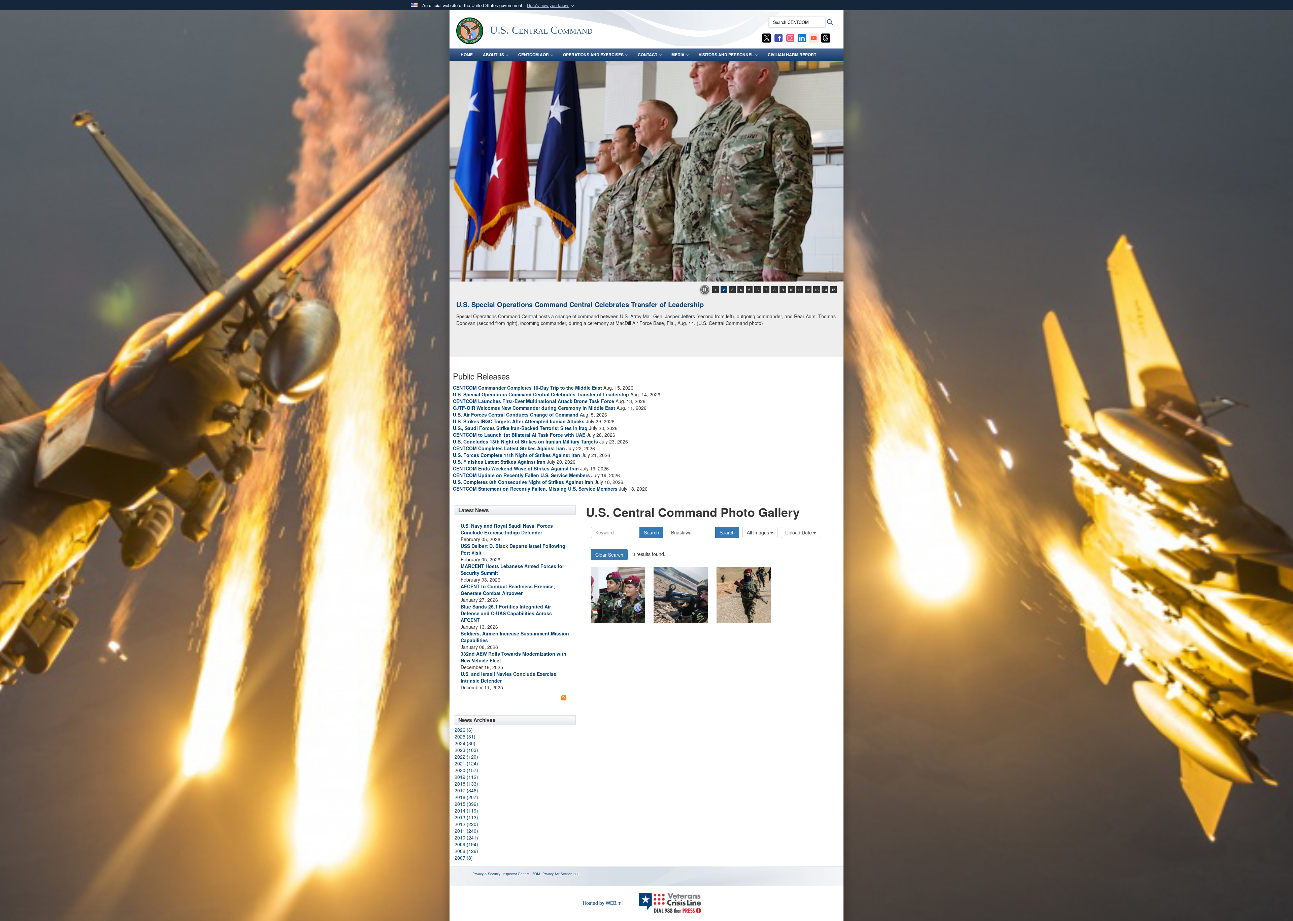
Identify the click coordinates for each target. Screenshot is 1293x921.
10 (791, 289)
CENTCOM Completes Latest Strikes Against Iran (509, 448)
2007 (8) (464, 857)
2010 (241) (466, 837)
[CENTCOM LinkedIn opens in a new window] (802, 37)
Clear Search (609, 554)
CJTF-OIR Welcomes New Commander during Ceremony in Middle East (534, 407)
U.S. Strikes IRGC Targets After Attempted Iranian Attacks (519, 421)
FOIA (536, 873)
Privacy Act (551, 873)
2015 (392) (466, 803)
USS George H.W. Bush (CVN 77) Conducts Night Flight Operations (563, 304)
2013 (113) (466, 817)
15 (833, 289)
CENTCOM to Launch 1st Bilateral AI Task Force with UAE (519, 434)
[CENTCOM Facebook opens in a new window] (778, 37)
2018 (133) (466, 783)
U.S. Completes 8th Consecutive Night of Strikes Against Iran (523, 482)
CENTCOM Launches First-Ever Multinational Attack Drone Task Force (533, 401)
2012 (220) (466, 824)
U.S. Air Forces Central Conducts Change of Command (515, 414)
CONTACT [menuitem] (647, 55)
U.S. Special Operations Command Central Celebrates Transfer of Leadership (541, 394)
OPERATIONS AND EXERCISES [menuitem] (593, 55)
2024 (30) (465, 743)
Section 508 (570, 873)
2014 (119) (466, 810)
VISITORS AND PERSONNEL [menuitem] (726, 55)
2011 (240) (466, 830)
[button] (551, 5)
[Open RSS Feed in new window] (563, 697)
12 (808, 289)
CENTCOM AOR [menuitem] (533, 55)
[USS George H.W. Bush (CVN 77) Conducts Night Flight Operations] (646, 171)
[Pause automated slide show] (704, 289)
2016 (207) (466, 797)
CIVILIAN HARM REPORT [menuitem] (792, 55)
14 (825, 289)
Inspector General (516, 873)
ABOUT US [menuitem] (493, 55)
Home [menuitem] (467, 55)
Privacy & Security (486, 873)
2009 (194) (466, 844)
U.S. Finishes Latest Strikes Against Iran (499, 461)
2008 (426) (466, 851)
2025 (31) (465, 736)
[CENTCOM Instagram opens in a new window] (790, 37)
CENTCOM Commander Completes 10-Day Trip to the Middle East (527, 387)
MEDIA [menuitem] (678, 55)
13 (817, 289)
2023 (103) (466, 750)
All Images (758, 532)
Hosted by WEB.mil (603, 902)
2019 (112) (466, 777)
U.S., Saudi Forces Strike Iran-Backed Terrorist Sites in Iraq (520, 428)
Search (651, 532)
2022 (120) (466, 756)
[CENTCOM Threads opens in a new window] (825, 37)
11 (800, 289)
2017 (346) (466, 790)
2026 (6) (464, 729)
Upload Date (799, 532)
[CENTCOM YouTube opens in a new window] (813, 37)
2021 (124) (466, 763)
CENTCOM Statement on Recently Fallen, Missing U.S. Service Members (535, 488)
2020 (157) (466, 770)
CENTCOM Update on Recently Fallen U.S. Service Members (521, 475)
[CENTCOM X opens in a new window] (766, 37)
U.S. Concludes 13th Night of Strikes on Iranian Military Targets (525, 441)
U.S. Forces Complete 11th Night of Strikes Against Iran (516, 455)
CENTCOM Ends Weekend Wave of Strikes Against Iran (516, 468)
